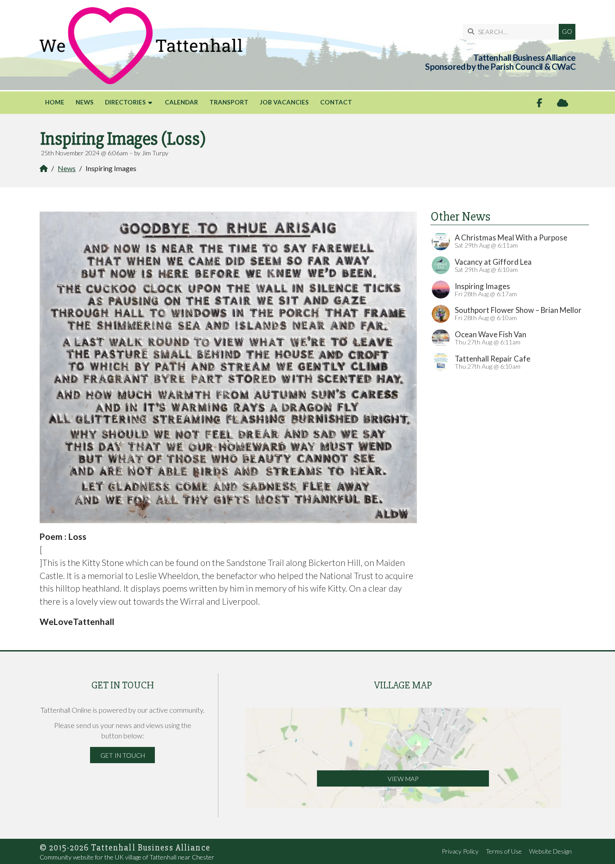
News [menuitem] (85, 102)
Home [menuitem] (54, 102)
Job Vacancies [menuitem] (284, 102)
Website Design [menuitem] (550, 851)
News (67, 168)
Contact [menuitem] (336, 102)
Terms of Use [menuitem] (504, 851)
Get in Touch (122, 755)
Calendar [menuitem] (181, 102)
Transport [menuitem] (229, 102)
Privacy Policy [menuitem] (460, 851)
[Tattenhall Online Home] (141, 45)
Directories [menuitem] (125, 102)
